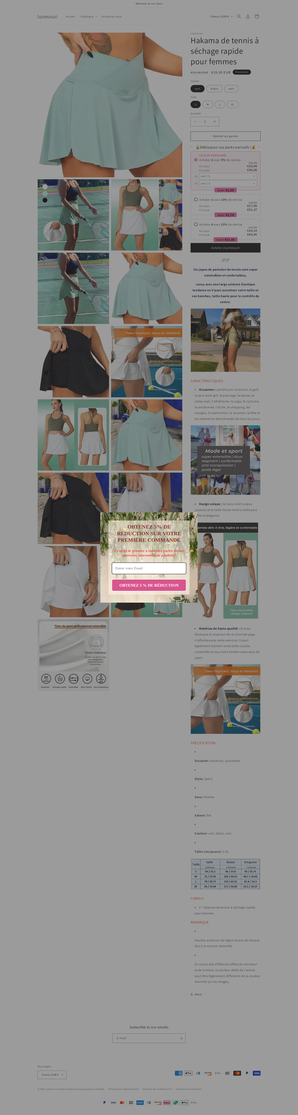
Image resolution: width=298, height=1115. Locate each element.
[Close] (193, 517)
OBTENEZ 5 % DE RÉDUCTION (149, 585)
